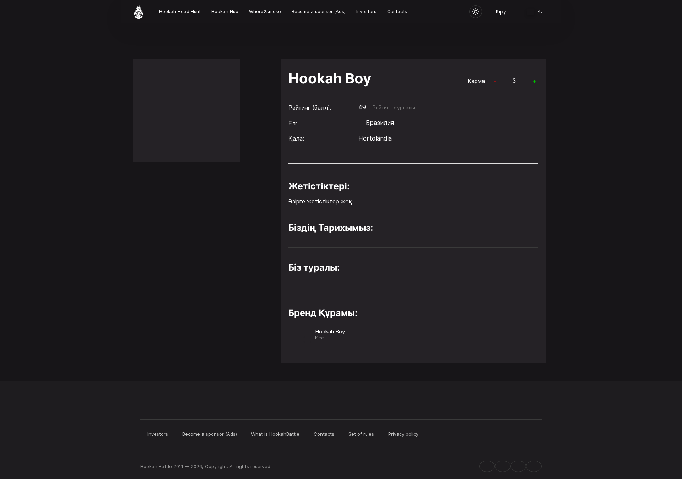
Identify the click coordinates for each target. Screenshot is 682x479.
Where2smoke (265, 11)
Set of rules (361, 434)
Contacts (397, 11)
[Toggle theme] (475, 11)
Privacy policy (403, 434)
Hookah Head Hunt (180, 11)
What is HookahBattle (275, 434)
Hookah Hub (224, 11)
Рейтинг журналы (394, 107)
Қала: (296, 138)
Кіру (501, 12)
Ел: (292, 123)
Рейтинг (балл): (309, 107)
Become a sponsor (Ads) (319, 11)
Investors (366, 11)
